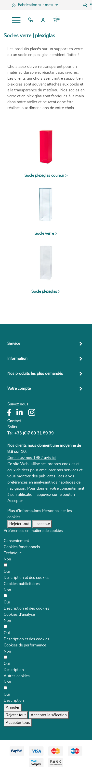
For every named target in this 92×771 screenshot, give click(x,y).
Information (17, 358)
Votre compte (19, 388)
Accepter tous (18, 723)
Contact (14, 421)
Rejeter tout (19, 524)
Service (13, 343)
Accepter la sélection (49, 715)
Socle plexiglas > (46, 291)
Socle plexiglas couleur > (46, 175)
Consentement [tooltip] (16, 541)
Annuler (13, 707)
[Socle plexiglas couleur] (46, 146)
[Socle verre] (46, 204)
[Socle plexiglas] (46, 262)
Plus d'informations (24, 511)
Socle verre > (46, 233)
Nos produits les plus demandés (35, 373)
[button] (26, 578)
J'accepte (42, 524)
